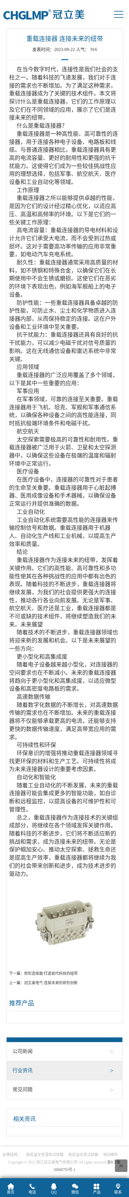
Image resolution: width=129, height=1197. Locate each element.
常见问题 (63, 1089)
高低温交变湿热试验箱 (45, 1155)
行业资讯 (63, 1070)
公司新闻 (63, 1051)
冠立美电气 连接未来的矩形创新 (51, 983)
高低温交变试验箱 (83, 1155)
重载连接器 (23, 93)
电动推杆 (110, 1155)
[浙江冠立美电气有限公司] (44, 14)
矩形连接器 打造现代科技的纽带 (51, 973)
